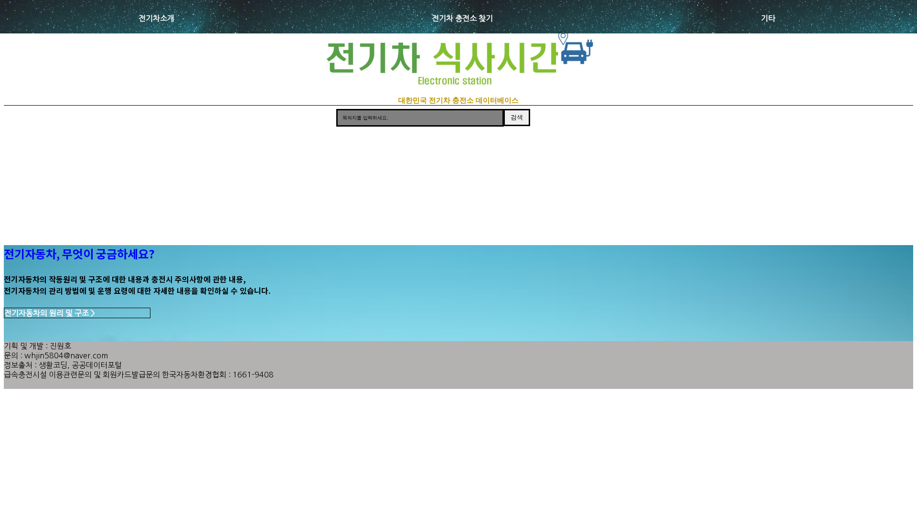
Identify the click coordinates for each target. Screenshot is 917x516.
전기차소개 (156, 18)
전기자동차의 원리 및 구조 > (49, 313)
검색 (517, 117)
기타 (768, 18)
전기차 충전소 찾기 (462, 18)
